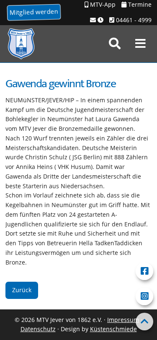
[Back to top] (144, 321)
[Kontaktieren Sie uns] (96, 20)
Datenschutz (38, 329)
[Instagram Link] (144, 296)
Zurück (21, 290)
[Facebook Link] (144, 271)
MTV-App (102, 4)
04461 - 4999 (133, 20)
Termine (139, 4)
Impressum (123, 320)
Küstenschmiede (113, 329)
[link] (114, 43)
